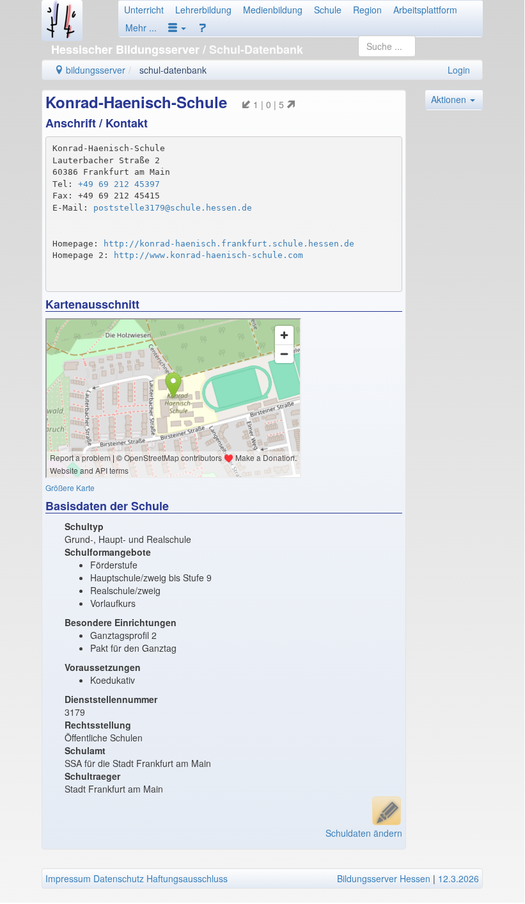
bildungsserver (94, 69)
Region (367, 9)
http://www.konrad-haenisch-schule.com (208, 255)
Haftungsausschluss (187, 878)
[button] (177, 27)
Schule (327, 9)
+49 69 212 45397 (119, 184)
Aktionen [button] (450, 99)
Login (459, 69)
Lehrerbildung (203, 9)
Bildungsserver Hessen (383, 878)
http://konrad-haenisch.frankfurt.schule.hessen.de (229, 243)
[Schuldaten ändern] (386, 810)
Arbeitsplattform (425, 9)
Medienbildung (272, 9)
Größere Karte (70, 487)
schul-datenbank (173, 69)
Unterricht (144, 9)
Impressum (68, 878)
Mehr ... (141, 27)
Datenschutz (118, 878)
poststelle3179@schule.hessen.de (172, 208)
